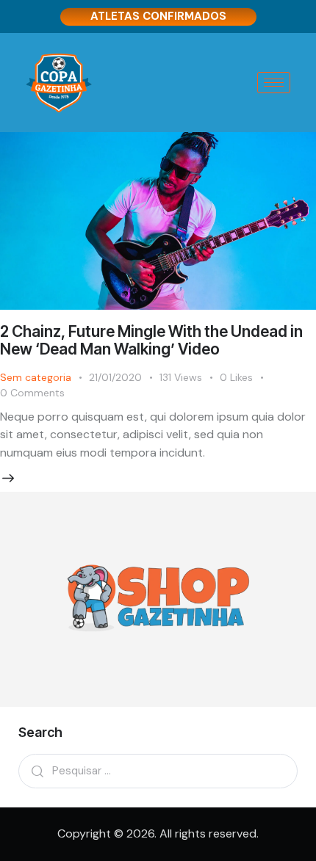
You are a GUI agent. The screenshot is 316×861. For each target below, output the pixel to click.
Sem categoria (35, 377)
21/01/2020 (115, 377)
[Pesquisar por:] (158, 770)
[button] (245, 377)
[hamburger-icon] (273, 82)
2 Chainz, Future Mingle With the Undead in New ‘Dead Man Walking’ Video (151, 340)
